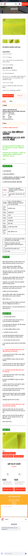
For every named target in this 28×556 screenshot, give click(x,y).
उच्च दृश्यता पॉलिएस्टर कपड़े (9, 453)
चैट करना (25, 4)
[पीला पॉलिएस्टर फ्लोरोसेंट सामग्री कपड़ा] (14, 26)
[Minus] (26, 519)
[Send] (26, 553)
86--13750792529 (23, 1)
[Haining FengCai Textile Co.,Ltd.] (6, 4)
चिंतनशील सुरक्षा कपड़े (8, 456)
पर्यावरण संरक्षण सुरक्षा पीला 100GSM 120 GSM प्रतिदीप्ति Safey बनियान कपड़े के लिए (8, 483)
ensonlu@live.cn (6, 1)
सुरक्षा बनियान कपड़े (19, 456)
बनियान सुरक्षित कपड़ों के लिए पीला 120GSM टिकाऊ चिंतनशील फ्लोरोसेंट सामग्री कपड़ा (19, 483)
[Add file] (2, 553)
